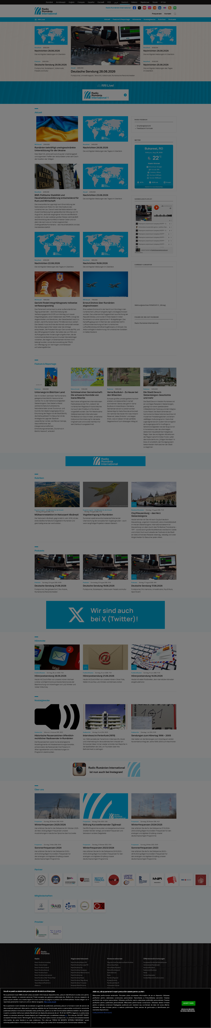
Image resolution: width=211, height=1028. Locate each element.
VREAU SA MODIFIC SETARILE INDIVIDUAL (187, 1010)
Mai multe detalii (50, 1002)
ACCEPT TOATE (188, 1003)
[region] (105, 1008)
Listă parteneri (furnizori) (102, 1012)
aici (66, 1015)
